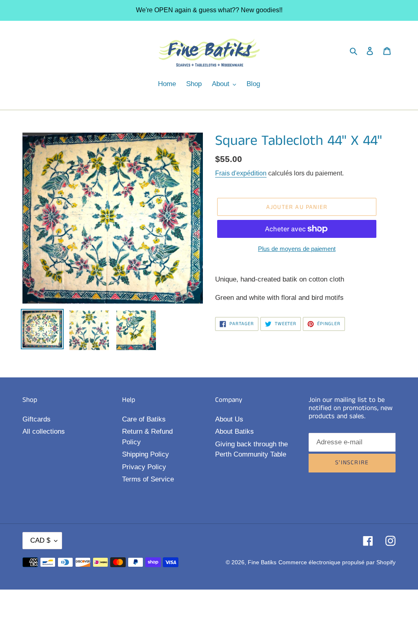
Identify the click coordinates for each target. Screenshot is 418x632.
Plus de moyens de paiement (297, 248)
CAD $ (40, 540)
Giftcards (36, 419)
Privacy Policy (144, 467)
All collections (43, 431)
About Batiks (234, 431)
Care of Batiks (144, 419)
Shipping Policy (145, 454)
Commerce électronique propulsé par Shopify (337, 562)
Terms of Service (148, 479)
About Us (229, 419)
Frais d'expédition (241, 173)
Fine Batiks (262, 562)
